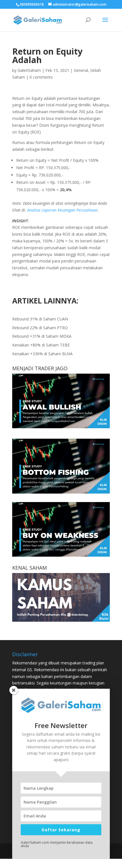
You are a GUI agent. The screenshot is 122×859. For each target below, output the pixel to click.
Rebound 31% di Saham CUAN (40, 319)
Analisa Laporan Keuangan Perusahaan (62, 210)
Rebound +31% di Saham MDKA (41, 336)
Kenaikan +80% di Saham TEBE (41, 345)
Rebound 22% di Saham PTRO (40, 327)
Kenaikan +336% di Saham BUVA (42, 353)
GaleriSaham (29, 70)
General (81, 70)
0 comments (41, 77)
